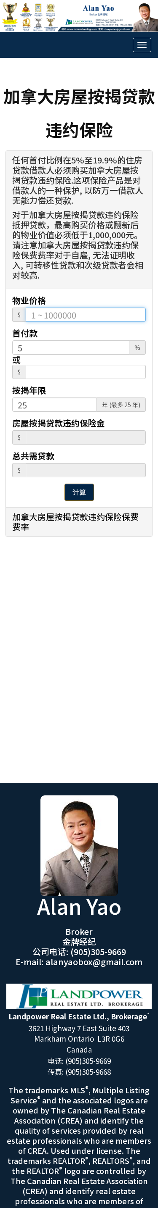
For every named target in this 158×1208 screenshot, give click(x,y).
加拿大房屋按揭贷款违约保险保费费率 (75, 522)
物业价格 (29, 300)
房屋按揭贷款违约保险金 (58, 423)
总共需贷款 (33, 456)
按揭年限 (29, 390)
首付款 (24, 333)
